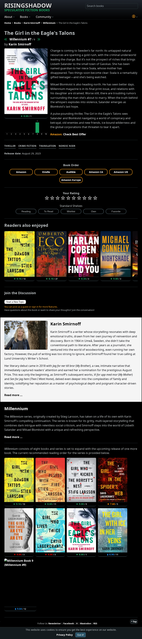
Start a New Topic (15, 302)
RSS (95, 623)
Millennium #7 (20, 39)
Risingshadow (28, 6)
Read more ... (13, 395)
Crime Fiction (27, 145)
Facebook (68, 623)
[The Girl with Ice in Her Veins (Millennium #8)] (38, 39)
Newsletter (54, 623)
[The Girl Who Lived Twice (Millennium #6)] (6, 39)
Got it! (80, 634)
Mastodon (85, 623)
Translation (47, 145)
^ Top (134, 621)
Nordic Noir (67, 145)
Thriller (10, 145)
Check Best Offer (74, 134)
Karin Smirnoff (20, 44)
